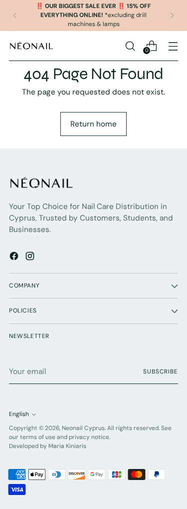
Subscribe (160, 372)
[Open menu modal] (173, 46)
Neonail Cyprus (83, 428)
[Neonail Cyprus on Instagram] (31, 257)
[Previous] (15, 15)
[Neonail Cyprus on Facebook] (15, 257)
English (19, 414)
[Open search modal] (130, 46)
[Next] (172, 15)
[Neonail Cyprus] (31, 46)
